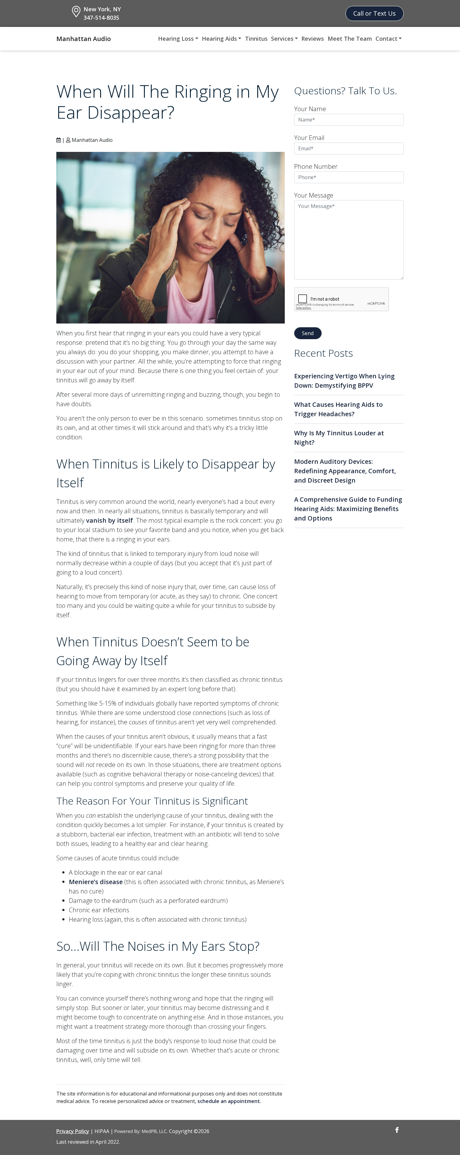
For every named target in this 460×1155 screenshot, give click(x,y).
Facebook (397, 1130)
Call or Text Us (374, 13)
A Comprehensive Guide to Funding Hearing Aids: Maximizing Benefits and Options (348, 508)
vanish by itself (109, 520)
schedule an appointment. (229, 1101)
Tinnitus (256, 38)
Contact (386, 38)
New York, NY (102, 9)
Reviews (312, 38)
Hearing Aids (219, 38)
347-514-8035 (101, 17)
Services (282, 38)
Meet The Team (350, 38)
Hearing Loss (176, 38)
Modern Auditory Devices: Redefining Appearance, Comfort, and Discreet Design (345, 470)
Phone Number (316, 166)
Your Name (310, 109)
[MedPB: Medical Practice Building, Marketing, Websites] (141, 1131)
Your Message (313, 195)
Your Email (309, 137)
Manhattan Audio (83, 38)
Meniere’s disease (96, 882)
